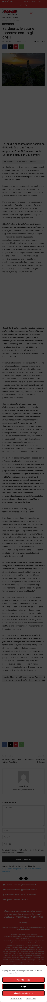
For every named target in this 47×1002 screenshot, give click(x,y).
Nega (23, 986)
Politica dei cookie (16, 999)
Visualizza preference (23, 993)
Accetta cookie (23, 980)
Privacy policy (31, 999)
